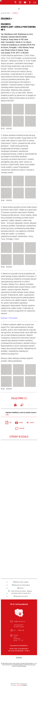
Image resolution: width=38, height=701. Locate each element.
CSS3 (19, 678)
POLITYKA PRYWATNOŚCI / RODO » (19, 651)
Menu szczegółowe (29, 2)
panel (34, 2)
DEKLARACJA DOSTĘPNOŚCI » (19, 645)
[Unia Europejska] (21, 657)
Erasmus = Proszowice (9, 318)
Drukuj (18, 422)
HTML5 (16, 678)
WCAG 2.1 (24, 678)
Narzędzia (20, 2)
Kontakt (19, 427)
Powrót (29, 422)
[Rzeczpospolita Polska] (18, 657)
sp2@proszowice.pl (19, 621)
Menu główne (25, 2)
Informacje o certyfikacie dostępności (19, 672)
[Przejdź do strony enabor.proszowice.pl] (19, 8)
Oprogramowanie (22, 404)
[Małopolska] (19, 657)
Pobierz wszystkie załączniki (15, 404)
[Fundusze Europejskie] (17, 657)
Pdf (7, 422)
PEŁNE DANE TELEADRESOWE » (19, 649)
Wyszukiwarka (15, 2)
